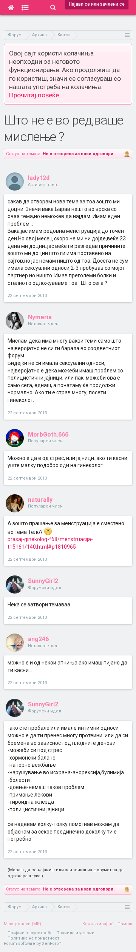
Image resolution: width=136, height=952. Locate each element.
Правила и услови (75, 932)
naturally (40, 499)
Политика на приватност (33, 938)
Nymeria (40, 317)
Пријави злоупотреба (30, 932)
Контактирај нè (98, 923)
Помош (124, 923)
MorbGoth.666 (48, 434)
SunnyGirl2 (43, 580)
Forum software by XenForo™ (33, 943)
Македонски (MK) (22, 923)
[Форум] (25, 7)
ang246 (38, 639)
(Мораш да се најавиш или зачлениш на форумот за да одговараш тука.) (66, 872)
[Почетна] (11, 7)
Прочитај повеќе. (34, 95)
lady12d (38, 177)
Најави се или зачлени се (97, 4)
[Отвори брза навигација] (127, 34)
